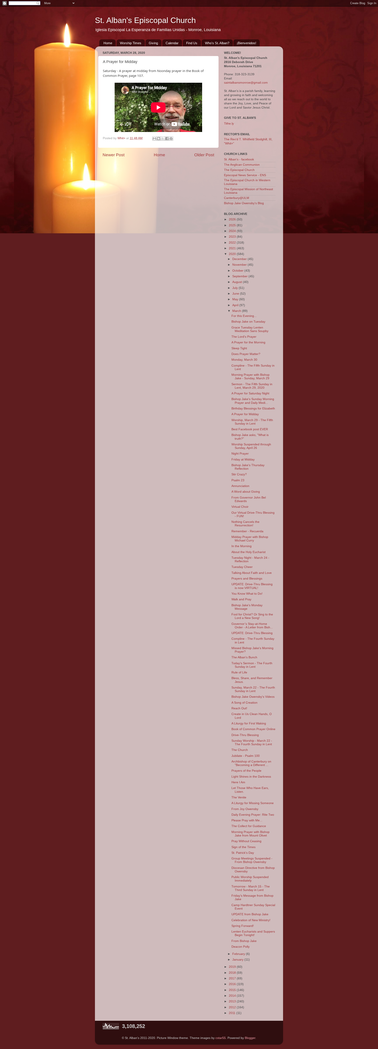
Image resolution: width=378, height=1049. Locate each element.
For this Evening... (244, 316)
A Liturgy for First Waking (248, 723)
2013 (233, 1001)
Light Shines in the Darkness (251, 776)
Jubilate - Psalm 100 (245, 755)
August (237, 282)
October (238, 270)
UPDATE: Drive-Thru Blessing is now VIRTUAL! (252, 586)
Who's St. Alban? (217, 43)
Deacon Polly (240, 946)
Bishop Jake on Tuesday (248, 321)
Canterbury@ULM (236, 198)
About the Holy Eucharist (248, 552)
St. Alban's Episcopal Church (145, 20)
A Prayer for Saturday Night (250, 393)
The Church (239, 750)
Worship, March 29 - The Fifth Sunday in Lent (252, 421)
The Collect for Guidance (248, 826)
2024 (233, 231)
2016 (233, 984)
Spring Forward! (242, 926)
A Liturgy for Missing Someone (252, 803)
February (239, 954)
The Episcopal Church (239, 170)
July (235, 288)
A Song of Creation (244, 702)
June (236, 293)
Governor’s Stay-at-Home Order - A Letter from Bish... (252, 625)
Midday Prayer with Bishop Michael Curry (249, 538)
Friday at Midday (243, 459)
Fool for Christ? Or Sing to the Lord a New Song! (252, 616)
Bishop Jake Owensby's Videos (253, 696)
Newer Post (113, 155)
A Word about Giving (245, 491)
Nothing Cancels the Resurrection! (245, 523)
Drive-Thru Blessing (245, 735)
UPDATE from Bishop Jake (249, 914)
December (240, 259)
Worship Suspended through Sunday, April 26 (251, 446)
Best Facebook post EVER (249, 429)
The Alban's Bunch (244, 657)
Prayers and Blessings (246, 578)
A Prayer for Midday (245, 414)
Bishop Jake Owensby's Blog (244, 203)
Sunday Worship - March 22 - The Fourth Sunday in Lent (251, 742)
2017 (233, 978)
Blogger (250, 1038)
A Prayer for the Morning (248, 342)
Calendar (172, 43)
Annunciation (240, 486)
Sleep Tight (239, 348)
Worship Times (130, 43)
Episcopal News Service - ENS (245, 175)
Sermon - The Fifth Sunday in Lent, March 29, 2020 (251, 386)
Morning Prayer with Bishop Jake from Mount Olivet (250, 833)
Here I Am (238, 782)
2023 (233, 236)
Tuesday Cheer (242, 567)
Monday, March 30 (244, 359)
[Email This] (154, 138)
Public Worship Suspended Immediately (250, 878)
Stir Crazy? (239, 474)
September (240, 276)
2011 (232, 1013)
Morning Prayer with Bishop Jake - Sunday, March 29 (250, 376)
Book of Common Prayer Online (253, 729)
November (240, 264)
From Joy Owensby (244, 809)
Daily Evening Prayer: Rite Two (252, 814)
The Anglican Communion (242, 164)
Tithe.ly (229, 123)
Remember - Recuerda (247, 531)
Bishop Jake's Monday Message (246, 607)
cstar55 (220, 1038)
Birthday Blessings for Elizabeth (253, 408)
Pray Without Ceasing (246, 841)
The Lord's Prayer (243, 336)
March (237, 311)
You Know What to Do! (246, 593)
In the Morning (241, 546)
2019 (233, 966)
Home (107, 43)
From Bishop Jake (244, 941)
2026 (233, 219)
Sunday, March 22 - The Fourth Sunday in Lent (253, 689)
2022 (233, 242)
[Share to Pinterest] (171, 138)
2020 (233, 254)
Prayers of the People (246, 770)
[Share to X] (163, 138)
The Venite (238, 797)
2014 (233, 995)
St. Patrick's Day (242, 852)
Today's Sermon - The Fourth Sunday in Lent (251, 665)
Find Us (191, 43)
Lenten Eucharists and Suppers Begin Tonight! (253, 933)
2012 (233, 1007)
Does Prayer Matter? (245, 354)
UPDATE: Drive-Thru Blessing (252, 633)
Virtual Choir (239, 506)
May (235, 299)
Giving (153, 43)
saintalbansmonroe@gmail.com (246, 82)
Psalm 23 (237, 480)
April (235, 305)
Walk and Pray (241, 599)
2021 (233, 248)
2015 (233, 990)
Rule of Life (239, 672)
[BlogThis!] (158, 138)
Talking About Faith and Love (251, 573)
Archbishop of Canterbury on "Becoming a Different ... (251, 763)
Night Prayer (240, 453)
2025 (233, 225)
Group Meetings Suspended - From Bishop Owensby (251, 860)
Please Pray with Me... (246, 820)
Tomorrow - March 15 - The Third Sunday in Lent (250, 888)
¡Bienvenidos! (246, 43)
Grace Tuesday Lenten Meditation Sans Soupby (249, 329)
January (238, 959)
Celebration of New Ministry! (250, 920)
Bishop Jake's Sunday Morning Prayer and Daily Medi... (252, 400)
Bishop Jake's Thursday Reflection (247, 467)
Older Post (204, 155)
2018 (233, 972)
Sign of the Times (243, 847)
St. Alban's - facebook (239, 159)
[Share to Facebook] (167, 138)
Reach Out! (239, 708)
